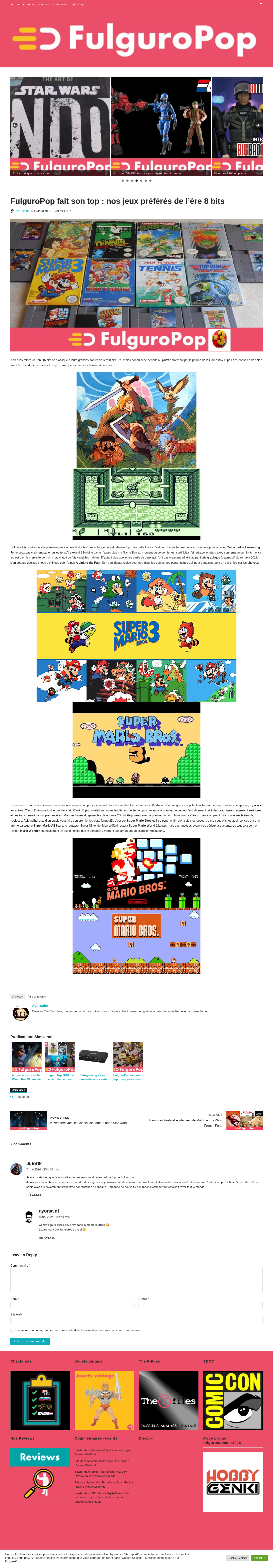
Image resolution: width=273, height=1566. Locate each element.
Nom (14, 1299)
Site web (16, 1314)
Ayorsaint (22, 211)
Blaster (79, 1450)
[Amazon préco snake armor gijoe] (60, 126)
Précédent (15, 125)
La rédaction (60, 4)
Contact (44, 4)
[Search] (261, 4)
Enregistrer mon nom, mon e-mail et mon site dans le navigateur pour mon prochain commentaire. (78, 1330)
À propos (17, 996)
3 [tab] (132, 181)
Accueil (15, 4)
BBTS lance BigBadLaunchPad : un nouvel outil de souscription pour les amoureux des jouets (103, 1497)
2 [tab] (127, 181)
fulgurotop (23, 1096)
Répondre (34, 1194)
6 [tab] (146, 181)
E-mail (143, 1299)
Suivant (258, 125)
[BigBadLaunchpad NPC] (161, 126)
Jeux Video (18, 1090)
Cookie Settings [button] (238, 1557)
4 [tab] (137, 181)
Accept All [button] (260, 1557)
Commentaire (20, 1265)
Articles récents (37, 996)
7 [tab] (150, 181)
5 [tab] (141, 181)
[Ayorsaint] (21, 1013)
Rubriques (29, 4)
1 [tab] (123, 181)
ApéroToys (78, 4)
